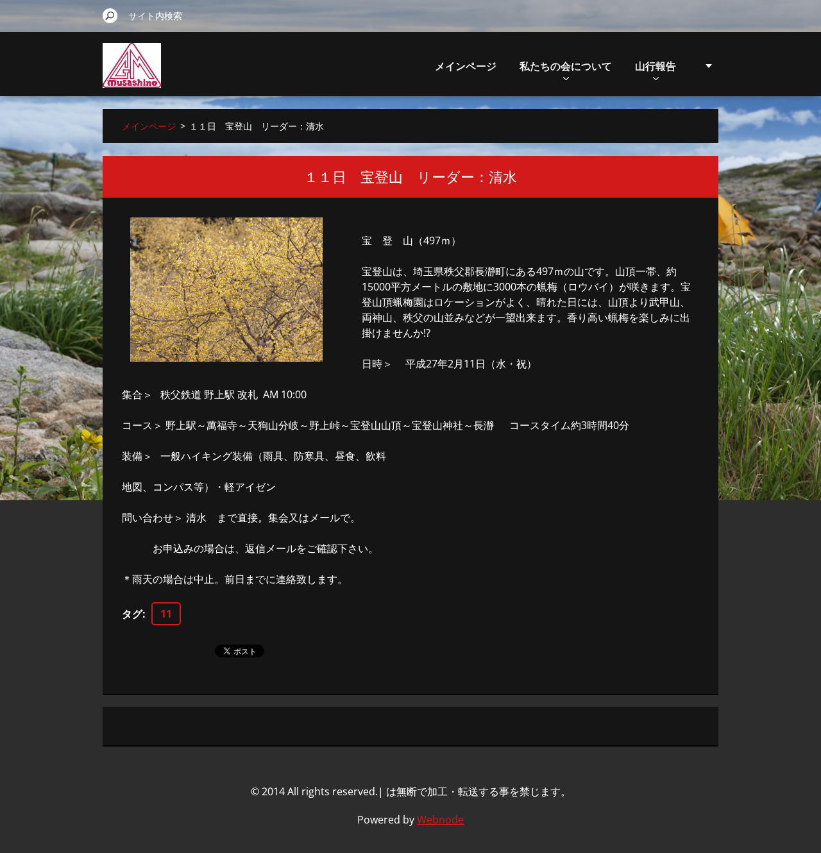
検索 (110, 15)
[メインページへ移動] (132, 73)
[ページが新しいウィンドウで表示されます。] (226, 289)
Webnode (440, 820)
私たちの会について (566, 66)
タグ (132, 614)
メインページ (465, 66)
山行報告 (655, 66)
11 (166, 614)
